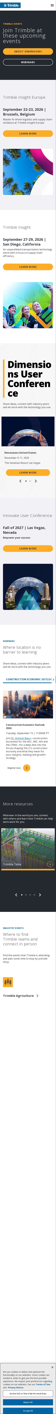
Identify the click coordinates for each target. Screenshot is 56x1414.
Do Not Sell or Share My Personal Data (28, 1393)
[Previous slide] (20, 481)
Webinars (28, 62)
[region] (28, 450)
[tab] (26, 481)
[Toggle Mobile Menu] (52, 5)
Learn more (28, 133)
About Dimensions (28, 51)
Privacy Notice (15, 1387)
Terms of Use (43, 1384)
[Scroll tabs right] (53, 679)
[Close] (52, 1367)
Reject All (28, 1402)
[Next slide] (36, 481)
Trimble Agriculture (18, 996)
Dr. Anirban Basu (21, 738)
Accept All (28, 1410)
